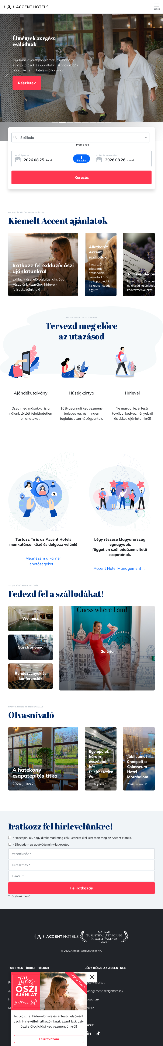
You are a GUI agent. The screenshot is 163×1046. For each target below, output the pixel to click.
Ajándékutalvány (31, 393)
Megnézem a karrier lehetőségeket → (43, 561)
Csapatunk (92, 999)
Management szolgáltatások (104, 991)
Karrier (89, 1008)
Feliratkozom (49, 1039)
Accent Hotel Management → (120, 568)
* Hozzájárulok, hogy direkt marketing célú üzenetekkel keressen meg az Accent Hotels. (72, 838)
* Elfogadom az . (41, 844)
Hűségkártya (81, 393)
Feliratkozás (81, 888)
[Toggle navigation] (158, 7)
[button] (6, 77)
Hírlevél (132, 393)
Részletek (27, 81)
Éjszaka (81, 160)
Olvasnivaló (31, 715)
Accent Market (95, 982)
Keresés (81, 177)
